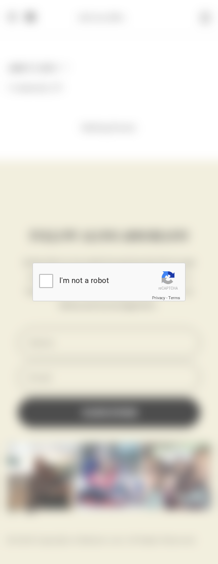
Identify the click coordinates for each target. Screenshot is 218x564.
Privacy (158, 298)
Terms (174, 298)
